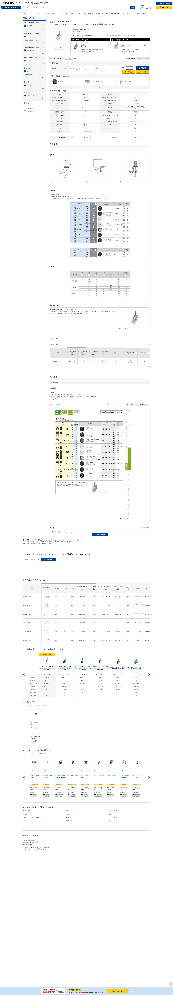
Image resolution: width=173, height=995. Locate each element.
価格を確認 (144, 68)
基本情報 (55, 382)
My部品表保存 (131, 58)
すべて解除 (42, 17)
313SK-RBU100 (27, 640)
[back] (24, 674)
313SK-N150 (26, 614)
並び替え (136, 353)
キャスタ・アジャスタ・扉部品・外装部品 (45, 13)
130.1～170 (29, 25)
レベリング (25, 814)
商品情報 (63, 137)
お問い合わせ (149, 8)
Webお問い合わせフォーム (29, 844)
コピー (70, 58)
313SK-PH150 (27, 631)
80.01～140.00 (30, 50)
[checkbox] (34, 26)
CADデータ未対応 (144, 58)
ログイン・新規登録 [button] (165, 3)
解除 (43, 29)
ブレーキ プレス (113, 810)
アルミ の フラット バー (29, 810)
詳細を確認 (132, 35)
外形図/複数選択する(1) (31, 40)
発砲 (110, 820)
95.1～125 (29, 60)
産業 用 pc (68, 814)
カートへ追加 (143, 72)
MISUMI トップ (27, 13)
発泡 (110, 814)
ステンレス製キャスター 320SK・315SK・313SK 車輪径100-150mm (101, 13)
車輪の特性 (59, 404)
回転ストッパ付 (30, 95)
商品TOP (52, 404)
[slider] (108, 404)
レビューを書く (49, 559)
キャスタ (77, 13)
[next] (149, 674)
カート (141, 8)
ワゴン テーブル (113, 817)
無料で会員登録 (117, 991)
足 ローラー (69, 810)
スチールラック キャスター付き (31, 817)
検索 (133, 7)
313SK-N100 (26, 597)
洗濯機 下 (68, 817)
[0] (141, 6)
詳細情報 (114, 137)
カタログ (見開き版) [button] (142, 404)
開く (128, 404)
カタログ (59, 48)
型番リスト (88, 137)
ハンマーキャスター (55, 18)
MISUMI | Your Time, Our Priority (10, 2)
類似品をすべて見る (145, 527)
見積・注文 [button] (165, 7)
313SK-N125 (26, 605)
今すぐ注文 (130, 72)
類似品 (56, 63)
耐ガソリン (29, 106)
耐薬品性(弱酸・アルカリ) (32, 111)
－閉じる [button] (100, 87)
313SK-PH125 (27, 622)
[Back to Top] (171, 984)
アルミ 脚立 (69, 820)
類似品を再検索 (101, 534)
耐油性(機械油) (30, 108)
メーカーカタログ (69, 540)
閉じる (131, 991)
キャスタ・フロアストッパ (66, 13)
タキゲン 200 (26, 820)
